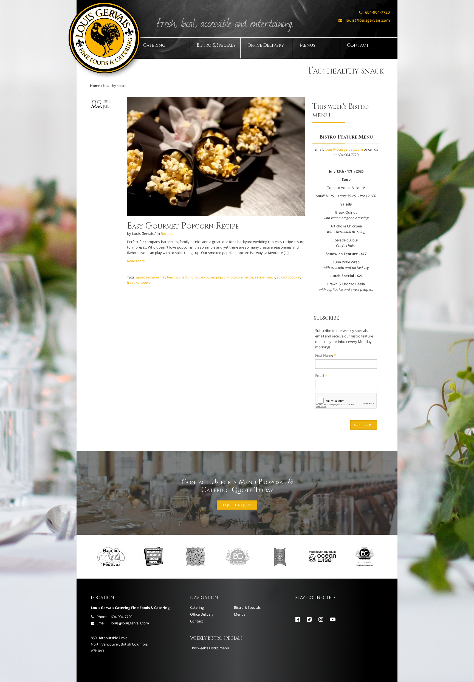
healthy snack (177, 277)
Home (95, 85)
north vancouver (202, 277)
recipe (260, 277)
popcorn (222, 277)
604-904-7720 (374, 12)
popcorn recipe (241, 277)
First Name (325, 355)
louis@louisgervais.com (364, 20)
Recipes (167, 233)
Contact (358, 45)
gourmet (158, 277)
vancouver (144, 282)
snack (270, 277)
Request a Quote (237, 505)
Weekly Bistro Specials (216, 638)
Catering (154, 45)
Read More (136, 260)
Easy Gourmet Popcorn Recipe (183, 226)
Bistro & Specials (216, 45)
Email (321, 375)
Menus (307, 45)
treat (130, 282)
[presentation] (346, 401)
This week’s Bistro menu (209, 648)
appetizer (143, 277)
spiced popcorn (288, 277)
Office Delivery (265, 45)
